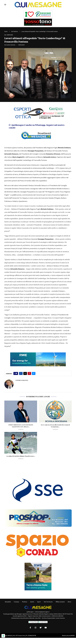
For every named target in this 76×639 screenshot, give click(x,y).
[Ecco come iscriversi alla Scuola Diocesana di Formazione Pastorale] (55, 411)
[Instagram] (35, 627)
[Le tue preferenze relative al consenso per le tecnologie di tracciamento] (3, 636)
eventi (32, 602)
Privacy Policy (33, 622)
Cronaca (16, 602)
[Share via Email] (33, 373)
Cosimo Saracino (10, 45)
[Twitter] (40, 627)
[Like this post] (16, 373)
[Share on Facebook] (21, 373)
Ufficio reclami (60, 602)
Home (5, 31)
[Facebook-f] (30, 627)
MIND (73, 635)
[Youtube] (46, 627)
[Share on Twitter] (25, 373)
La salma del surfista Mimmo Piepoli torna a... (20, 456)
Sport (39, 602)
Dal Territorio (14, 31)
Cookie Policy (43, 622)
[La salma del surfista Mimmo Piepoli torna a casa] (20, 443)
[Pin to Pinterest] (29, 373)
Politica (24, 602)
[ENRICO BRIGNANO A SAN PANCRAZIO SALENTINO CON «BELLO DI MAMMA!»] (20, 411)
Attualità (8, 602)
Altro (69, 602)
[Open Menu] (5, 4)
